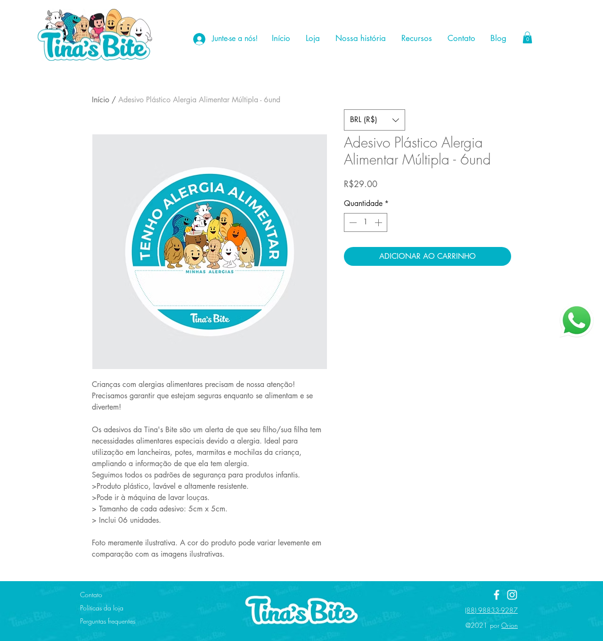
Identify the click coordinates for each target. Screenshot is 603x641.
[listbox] (374, 120)
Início (100, 100)
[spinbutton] (366, 222)
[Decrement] (352, 222)
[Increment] (379, 222)
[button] (527, 37)
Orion (509, 625)
